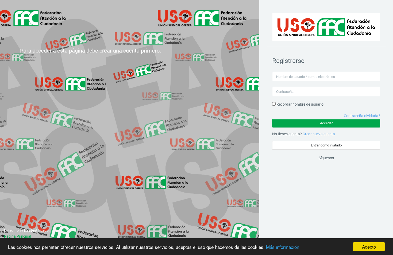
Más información (282, 247)
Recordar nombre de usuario (299, 104)
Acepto (369, 246)
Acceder (326, 123)
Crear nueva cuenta (319, 134)
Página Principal (17, 236)
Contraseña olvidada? (362, 116)
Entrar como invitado (326, 145)
